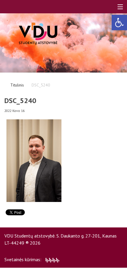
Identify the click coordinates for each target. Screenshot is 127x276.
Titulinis (17, 85)
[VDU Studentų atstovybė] (38, 33)
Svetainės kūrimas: (23, 259)
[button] (119, 22)
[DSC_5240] (34, 160)
